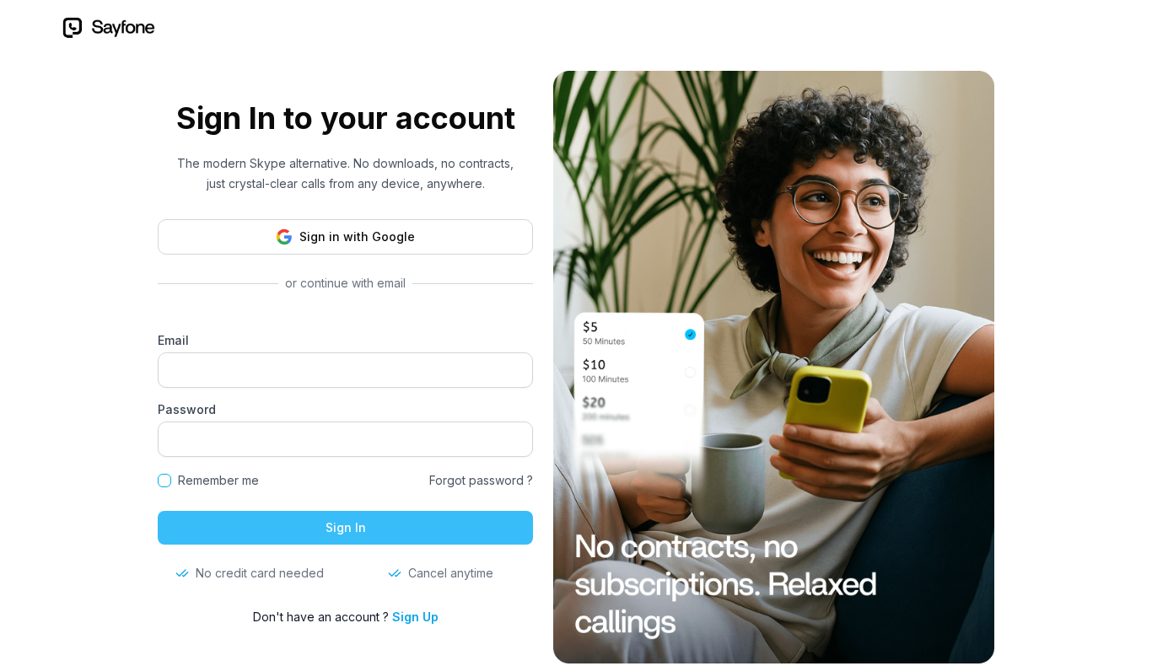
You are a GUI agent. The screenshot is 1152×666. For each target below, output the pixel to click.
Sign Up (415, 617)
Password (187, 409)
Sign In (346, 527)
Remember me (218, 480)
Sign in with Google (357, 236)
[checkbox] (164, 480)
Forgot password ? (481, 480)
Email (173, 340)
